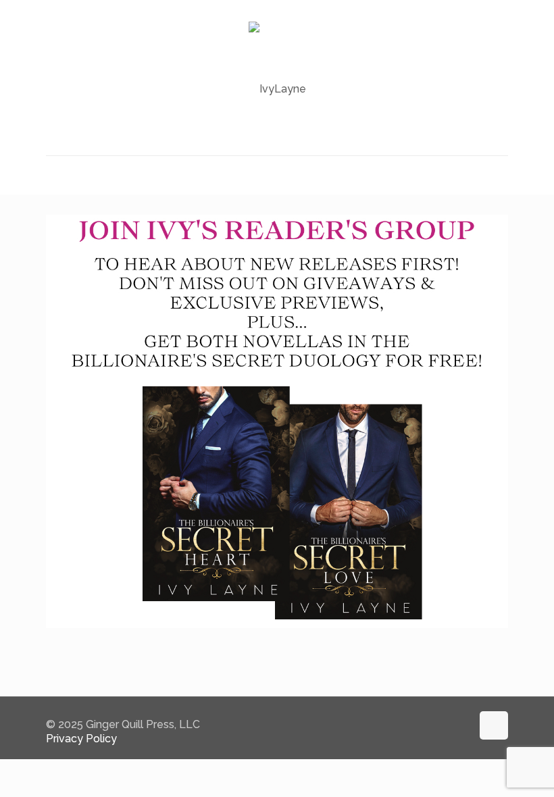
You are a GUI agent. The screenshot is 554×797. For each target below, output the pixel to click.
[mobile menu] (57, 174)
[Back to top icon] (494, 725)
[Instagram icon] (461, 725)
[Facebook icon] (447, 725)
